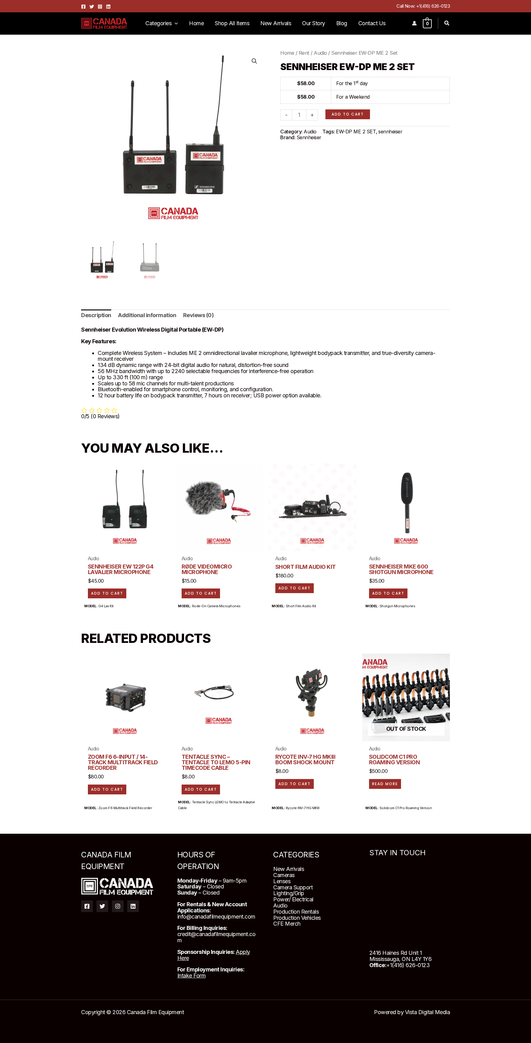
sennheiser (390, 131)
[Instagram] (100, 6)
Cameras (284, 875)
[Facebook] (83, 6)
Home (287, 53)
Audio (320, 53)
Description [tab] (96, 315)
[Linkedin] (108, 6)
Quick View (125, 543)
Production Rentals (296, 911)
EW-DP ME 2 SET (356, 131)
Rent (304, 53)
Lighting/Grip (288, 893)
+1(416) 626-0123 (433, 6)
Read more (385, 783)
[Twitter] (91, 6)
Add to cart (348, 113)
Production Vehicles (297, 918)
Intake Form (191, 975)
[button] (174, 23)
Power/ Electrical (293, 899)
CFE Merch (287, 923)
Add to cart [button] (107, 593)
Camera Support (293, 887)
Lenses (281, 881)
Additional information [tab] (147, 315)
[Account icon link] (414, 23)
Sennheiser (309, 137)
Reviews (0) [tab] (198, 315)
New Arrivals (288, 869)
